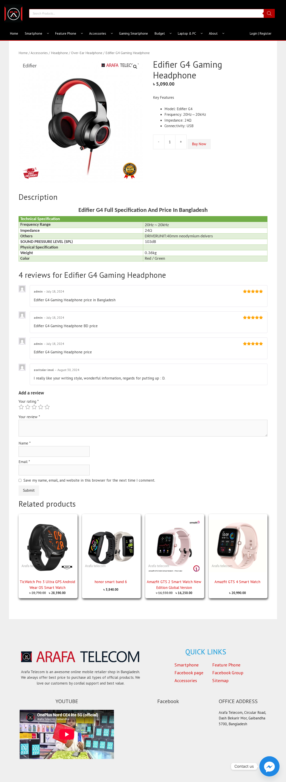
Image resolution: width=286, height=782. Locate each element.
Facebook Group (227, 673)
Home (14, 33)
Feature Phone (65, 33)
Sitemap (220, 680)
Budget (160, 33)
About (213, 33)
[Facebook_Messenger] (269, 766)
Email (24, 461)
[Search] (269, 13)
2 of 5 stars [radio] (27, 407)
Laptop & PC (187, 33)
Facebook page (189, 673)
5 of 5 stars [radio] (47, 407)
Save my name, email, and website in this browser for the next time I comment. (89, 480)
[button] (135, 67)
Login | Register (260, 33)
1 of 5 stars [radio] (21, 407)
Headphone (59, 53)
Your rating (29, 401)
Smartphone (33, 33)
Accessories (97, 33)
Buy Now (199, 143)
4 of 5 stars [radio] (40, 407)
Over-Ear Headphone (86, 53)
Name (25, 443)
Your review (29, 416)
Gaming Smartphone (133, 33)
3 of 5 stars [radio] (34, 407)
